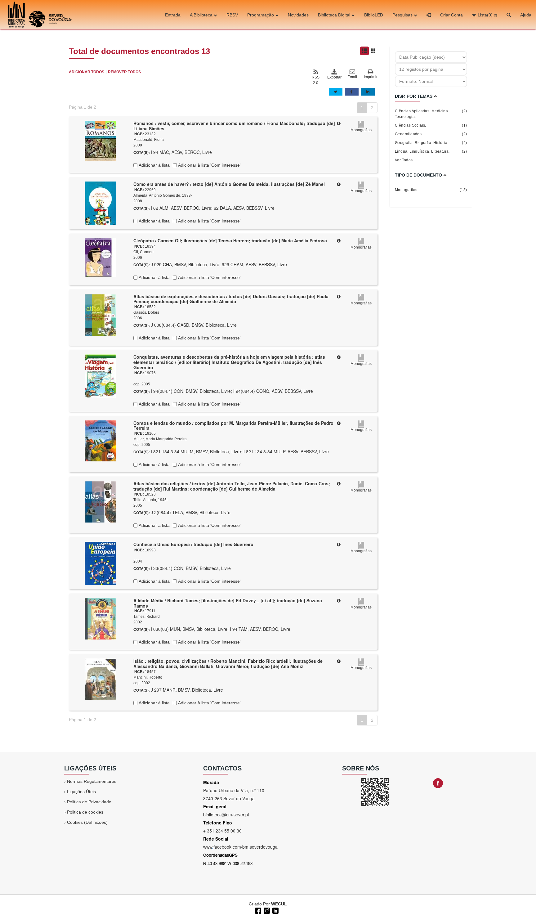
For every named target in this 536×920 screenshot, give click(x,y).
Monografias (431, 190)
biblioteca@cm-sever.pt (226, 814)
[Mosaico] (373, 51)
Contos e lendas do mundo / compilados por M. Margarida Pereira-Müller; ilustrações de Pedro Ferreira (233, 425)
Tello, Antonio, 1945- (150, 500)
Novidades (298, 14)
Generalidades (431, 134)
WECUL (279, 903)
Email (352, 77)
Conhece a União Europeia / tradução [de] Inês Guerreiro (193, 544)
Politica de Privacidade (89, 801)
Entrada (173, 14)
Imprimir (370, 77)
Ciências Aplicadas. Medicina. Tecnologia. (431, 114)
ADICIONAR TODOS (86, 72)
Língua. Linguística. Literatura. (431, 151)
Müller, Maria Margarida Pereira (160, 439)
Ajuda (525, 14)
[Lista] (364, 51)
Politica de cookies (85, 812)
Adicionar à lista (153, 165)
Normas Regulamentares (91, 781)
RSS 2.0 (315, 80)
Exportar (334, 77)
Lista (485, 14)
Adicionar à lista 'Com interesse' (209, 165)
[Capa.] (100, 140)
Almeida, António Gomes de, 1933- (162, 195)
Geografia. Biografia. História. (431, 143)
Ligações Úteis (81, 791)
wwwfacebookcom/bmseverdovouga (240, 847)
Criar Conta (451, 14)
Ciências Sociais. (431, 125)
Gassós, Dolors (146, 312)
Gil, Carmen (143, 252)
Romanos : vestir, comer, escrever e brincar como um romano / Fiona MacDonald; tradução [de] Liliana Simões (234, 126)
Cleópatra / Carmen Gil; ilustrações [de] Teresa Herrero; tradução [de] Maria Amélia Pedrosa (230, 240)
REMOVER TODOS (124, 72)
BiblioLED (373, 14)
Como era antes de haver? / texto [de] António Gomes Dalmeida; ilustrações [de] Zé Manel (229, 184)
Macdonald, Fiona (148, 139)
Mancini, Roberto (147, 677)
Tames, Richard (146, 616)
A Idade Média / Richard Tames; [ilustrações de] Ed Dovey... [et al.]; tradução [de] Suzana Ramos (227, 603)
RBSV (232, 14)
